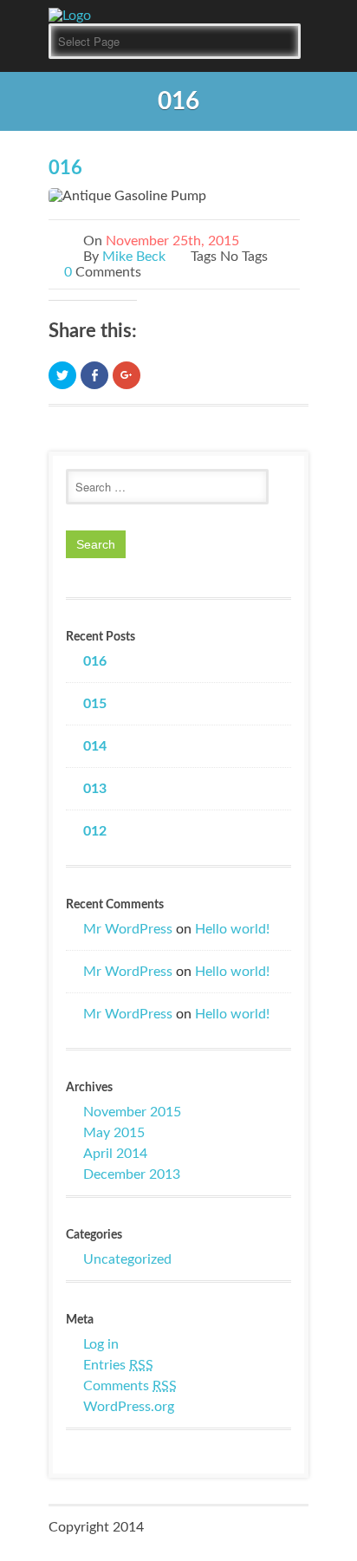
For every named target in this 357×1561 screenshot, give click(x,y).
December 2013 (131, 1174)
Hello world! (232, 929)
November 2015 (132, 1112)
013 (95, 789)
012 (95, 831)
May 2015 (114, 1133)
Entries (118, 1365)
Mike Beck (134, 256)
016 (65, 168)
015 (95, 704)
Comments (130, 1386)
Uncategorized (127, 1259)
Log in (101, 1344)
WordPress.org (128, 1407)
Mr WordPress (127, 929)
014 (95, 746)
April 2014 (115, 1154)
